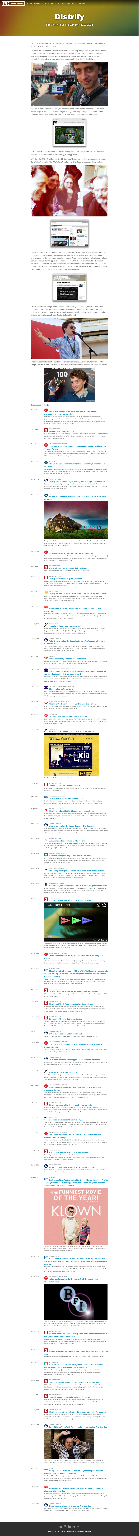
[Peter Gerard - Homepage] (13, 3)
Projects (38, 3)
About (29, 3)
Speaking (55, 3)
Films (47, 3)
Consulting (65, 3)
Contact (81, 3)
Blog (74, 3)
